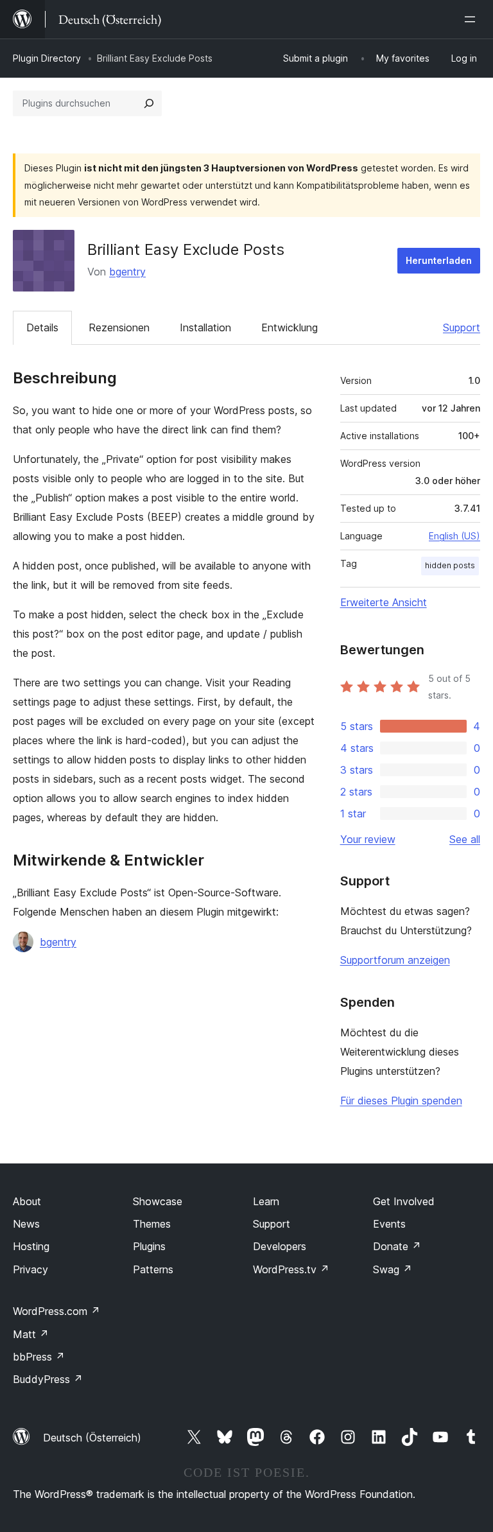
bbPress (39, 1356)
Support (461, 327)
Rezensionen (119, 327)
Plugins (149, 1246)
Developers (279, 1246)
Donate (397, 1246)
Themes (152, 1223)
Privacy (30, 1269)
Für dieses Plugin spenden (401, 1100)
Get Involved (404, 1201)
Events (389, 1223)
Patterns (153, 1269)
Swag (392, 1269)
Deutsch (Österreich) (92, 1437)
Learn (266, 1201)
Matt (31, 1334)
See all (464, 839)
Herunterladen (439, 260)
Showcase (157, 1201)
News (26, 1223)
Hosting (31, 1246)
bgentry (127, 271)
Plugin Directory (47, 58)
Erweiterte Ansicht (383, 602)
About (27, 1201)
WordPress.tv (291, 1269)
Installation (205, 327)
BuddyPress (48, 1379)
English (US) (454, 535)
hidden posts (450, 565)
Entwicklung (289, 327)
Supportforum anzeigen (395, 959)
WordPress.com (56, 1311)
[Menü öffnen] (472, 19)
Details (42, 327)
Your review (367, 839)
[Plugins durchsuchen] (149, 103)
